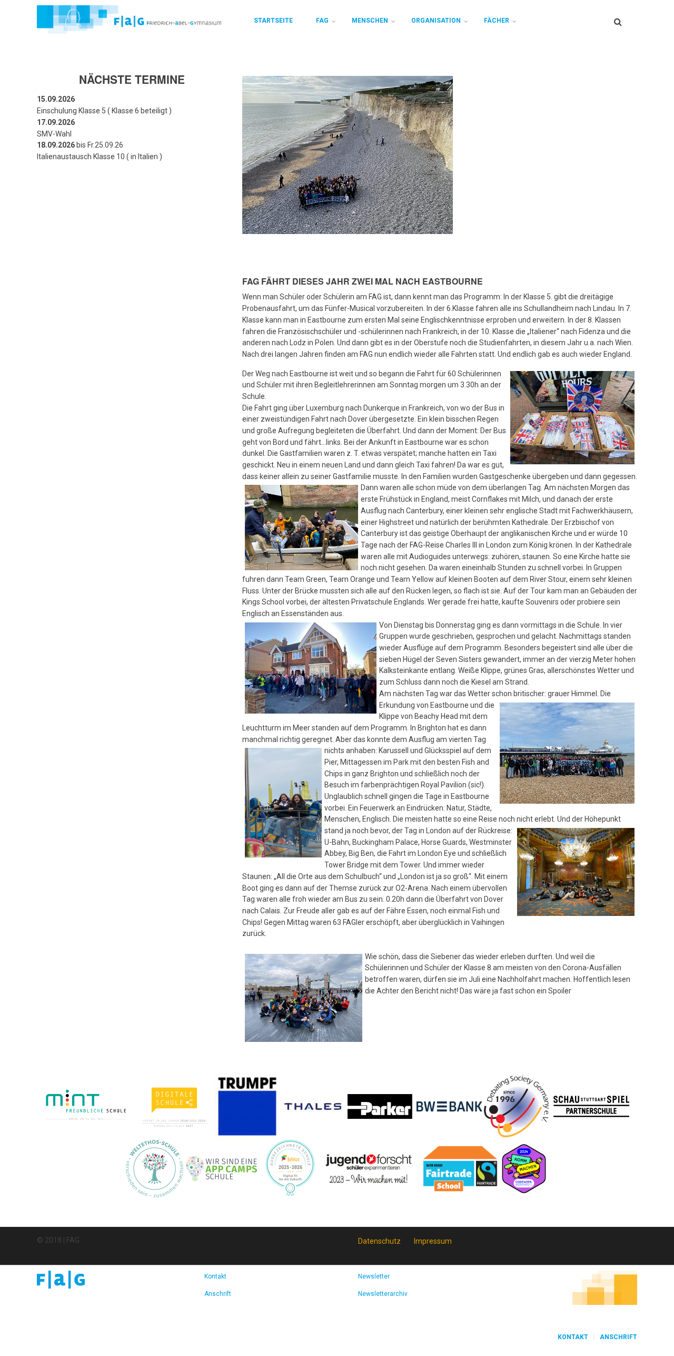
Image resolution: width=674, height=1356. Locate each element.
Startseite (273, 20)
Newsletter (374, 1276)
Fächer (496, 20)
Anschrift (217, 1294)
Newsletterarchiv (383, 1294)
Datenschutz (379, 1241)
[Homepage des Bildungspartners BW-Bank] (449, 1105)
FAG (322, 20)
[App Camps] (222, 1168)
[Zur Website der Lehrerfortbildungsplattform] (290, 1168)
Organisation (436, 20)
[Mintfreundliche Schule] (85, 1105)
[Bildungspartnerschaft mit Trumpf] (247, 1105)
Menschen (370, 20)
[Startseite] (129, 19)
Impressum (433, 1241)
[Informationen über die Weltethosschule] (154, 1168)
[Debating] (516, 1105)
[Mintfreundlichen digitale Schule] (173, 1105)
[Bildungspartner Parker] (380, 1105)
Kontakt (215, 1276)
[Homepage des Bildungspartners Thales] (313, 1105)
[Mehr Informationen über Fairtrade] (460, 1168)
